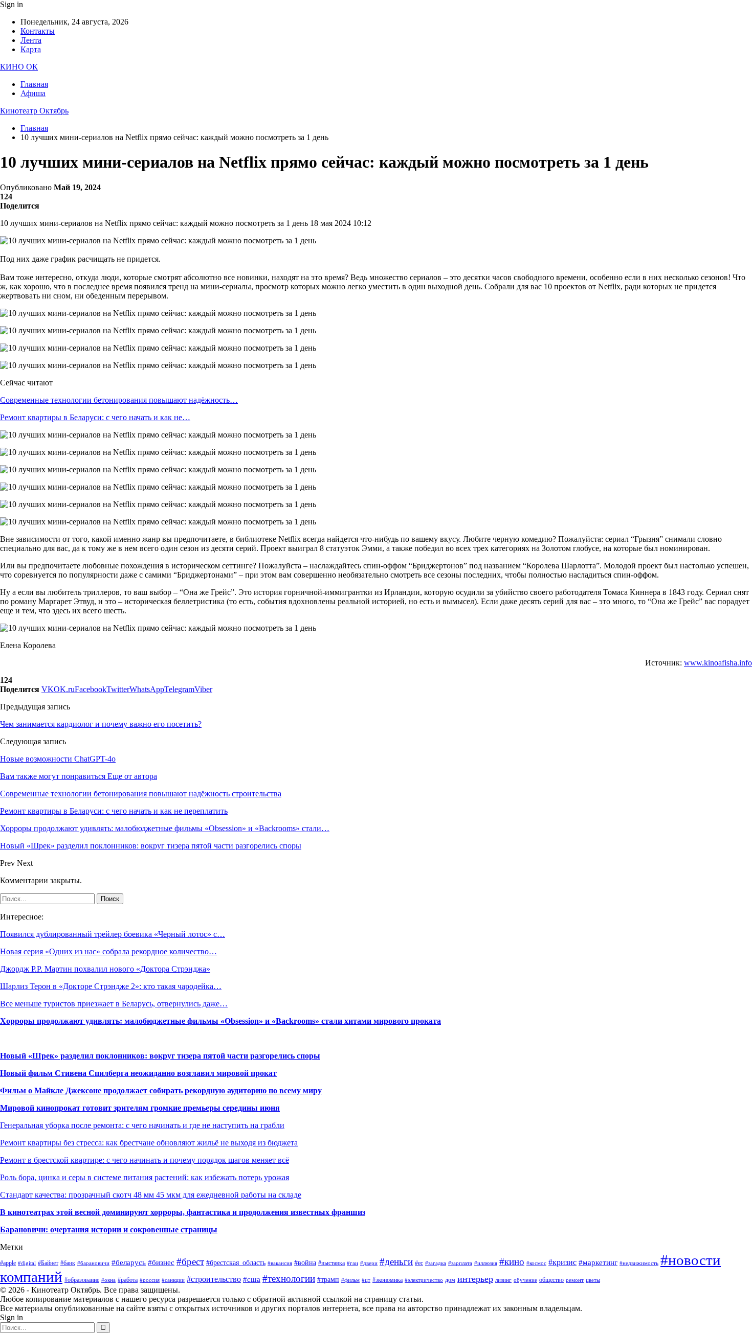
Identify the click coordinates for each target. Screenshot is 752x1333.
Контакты (37, 31)
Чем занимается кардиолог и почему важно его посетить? (101, 724)
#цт (366, 1280)
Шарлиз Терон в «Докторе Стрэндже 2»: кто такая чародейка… (111, 986)
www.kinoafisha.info (718, 662)
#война (305, 1263)
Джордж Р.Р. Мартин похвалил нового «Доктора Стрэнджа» (105, 968)
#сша (251, 1279)
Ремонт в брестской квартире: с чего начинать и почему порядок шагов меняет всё (144, 1160)
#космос (536, 1263)
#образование (81, 1279)
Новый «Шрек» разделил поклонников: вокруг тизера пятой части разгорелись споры (160, 1055)
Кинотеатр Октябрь (34, 110)
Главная (34, 84)
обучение (525, 1280)
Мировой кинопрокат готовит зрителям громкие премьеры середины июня (140, 1108)
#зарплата (460, 1263)
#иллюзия (485, 1263)
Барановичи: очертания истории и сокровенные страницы (108, 1229)
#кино (511, 1261)
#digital (27, 1263)
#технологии (288, 1278)
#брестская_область (236, 1263)
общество (551, 1279)
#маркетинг (598, 1262)
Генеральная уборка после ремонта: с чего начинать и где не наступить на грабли (142, 1125)
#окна (108, 1280)
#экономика (387, 1279)
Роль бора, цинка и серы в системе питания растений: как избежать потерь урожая (144, 1177)
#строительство (214, 1279)
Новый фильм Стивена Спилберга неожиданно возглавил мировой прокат (138, 1073)
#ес (419, 1263)
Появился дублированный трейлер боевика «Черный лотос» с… (112, 934)
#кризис (562, 1262)
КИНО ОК (19, 66)
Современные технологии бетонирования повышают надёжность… (119, 400)
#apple (8, 1263)
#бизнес (161, 1262)
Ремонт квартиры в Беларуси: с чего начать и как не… (95, 417)
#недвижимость (639, 1263)
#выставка (331, 1263)
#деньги (396, 1261)
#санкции (173, 1280)
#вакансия (280, 1263)
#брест (190, 1261)
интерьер (475, 1279)
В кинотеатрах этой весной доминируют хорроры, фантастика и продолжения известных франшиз (182, 1212)
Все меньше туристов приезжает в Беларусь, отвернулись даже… (114, 1003)
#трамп (328, 1279)
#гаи (352, 1263)
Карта (30, 49)
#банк (67, 1263)
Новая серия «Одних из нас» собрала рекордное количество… (108, 951)
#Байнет (48, 1263)
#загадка (435, 1263)
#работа (128, 1279)
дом (450, 1279)
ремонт (575, 1280)
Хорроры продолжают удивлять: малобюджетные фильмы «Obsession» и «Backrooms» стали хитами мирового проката (220, 1021)
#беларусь (129, 1262)
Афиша (33, 93)
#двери (369, 1263)
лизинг (503, 1280)
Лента (30, 40)
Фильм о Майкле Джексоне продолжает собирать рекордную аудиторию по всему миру (161, 1090)
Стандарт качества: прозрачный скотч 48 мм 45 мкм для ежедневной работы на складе (150, 1194)
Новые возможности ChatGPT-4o (58, 758)
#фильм (350, 1280)
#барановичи (93, 1263)
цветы (593, 1280)
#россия (150, 1280)
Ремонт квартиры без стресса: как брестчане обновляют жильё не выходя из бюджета (149, 1142)
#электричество (424, 1280)
